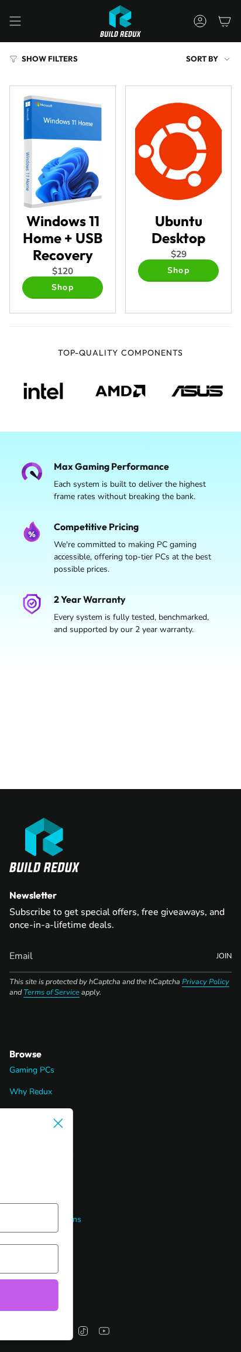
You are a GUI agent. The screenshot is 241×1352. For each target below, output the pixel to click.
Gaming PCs (31, 1070)
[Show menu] (15, 21)
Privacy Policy (205, 982)
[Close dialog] (160, 1123)
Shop (62, 287)
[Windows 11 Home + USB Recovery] (62, 151)
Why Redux (30, 1091)
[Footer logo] (44, 845)
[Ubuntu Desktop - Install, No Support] (178, 151)
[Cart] (224, 21)
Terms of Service (51, 992)
